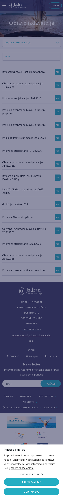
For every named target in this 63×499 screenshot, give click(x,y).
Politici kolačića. (22, 468)
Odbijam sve (31, 491)
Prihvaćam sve (31, 482)
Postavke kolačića (31, 474)
